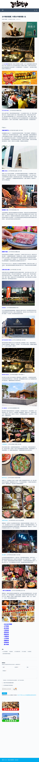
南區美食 (6, 634)
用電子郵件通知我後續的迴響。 (9, 682)
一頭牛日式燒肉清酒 (6, 590)
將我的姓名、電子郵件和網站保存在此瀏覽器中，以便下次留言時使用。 (13, 680)
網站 (27, 667)
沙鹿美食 (6, 636)
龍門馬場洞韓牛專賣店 (6, 653)
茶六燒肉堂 (4, 408)
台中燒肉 (13, 19)
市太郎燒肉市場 (17, 651)
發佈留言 (4, 693)
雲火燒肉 (4, 554)
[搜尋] (34, 10)
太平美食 (6, 626)
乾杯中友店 (4, 477)
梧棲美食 (6, 640)
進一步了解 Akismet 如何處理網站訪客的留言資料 (27, 695)
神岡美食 (6, 642)
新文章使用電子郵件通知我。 (8, 685)
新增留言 (4, 670)
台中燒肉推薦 (5, 651)
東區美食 (6, 632)
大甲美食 (6, 638)
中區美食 (6, 630)
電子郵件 (16, 667)
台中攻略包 (10, 19)
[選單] (36, 10)
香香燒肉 (4, 307)
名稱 (4, 667)
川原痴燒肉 (4, 444)
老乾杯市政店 (5, 520)
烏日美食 (6, 628)
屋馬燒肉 (11, 651)
